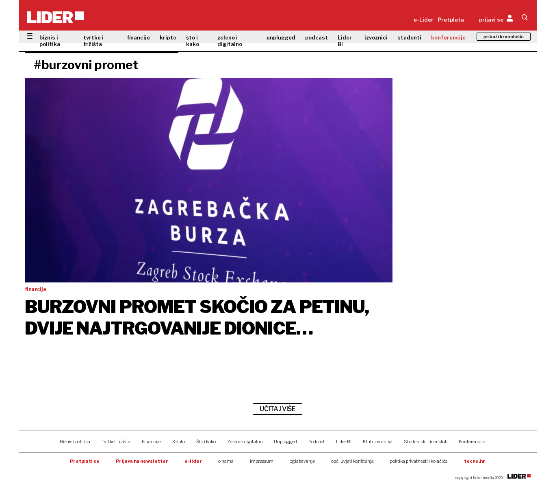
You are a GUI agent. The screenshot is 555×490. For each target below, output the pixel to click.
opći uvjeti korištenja (352, 461)
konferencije (448, 37)
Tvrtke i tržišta (116, 441)
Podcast (316, 441)
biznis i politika (49, 40)
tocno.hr (474, 461)
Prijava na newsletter (142, 461)
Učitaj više (277, 409)
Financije (151, 441)
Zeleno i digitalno (244, 441)
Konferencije (472, 441)
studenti (409, 37)
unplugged (281, 37)
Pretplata (451, 19)
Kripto (178, 441)
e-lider (193, 461)
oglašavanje (302, 461)
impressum (261, 461)
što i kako (192, 40)
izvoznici (376, 37)
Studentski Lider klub (425, 441)
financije (138, 37)
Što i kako (206, 441)
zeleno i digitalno (229, 40)
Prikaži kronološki (503, 36)
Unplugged (285, 441)
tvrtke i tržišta (93, 40)
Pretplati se (85, 461)
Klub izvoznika (377, 441)
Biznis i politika (75, 441)
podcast (316, 37)
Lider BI (345, 40)
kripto (168, 37)
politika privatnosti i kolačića (419, 461)
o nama (226, 461)
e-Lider (424, 19)
